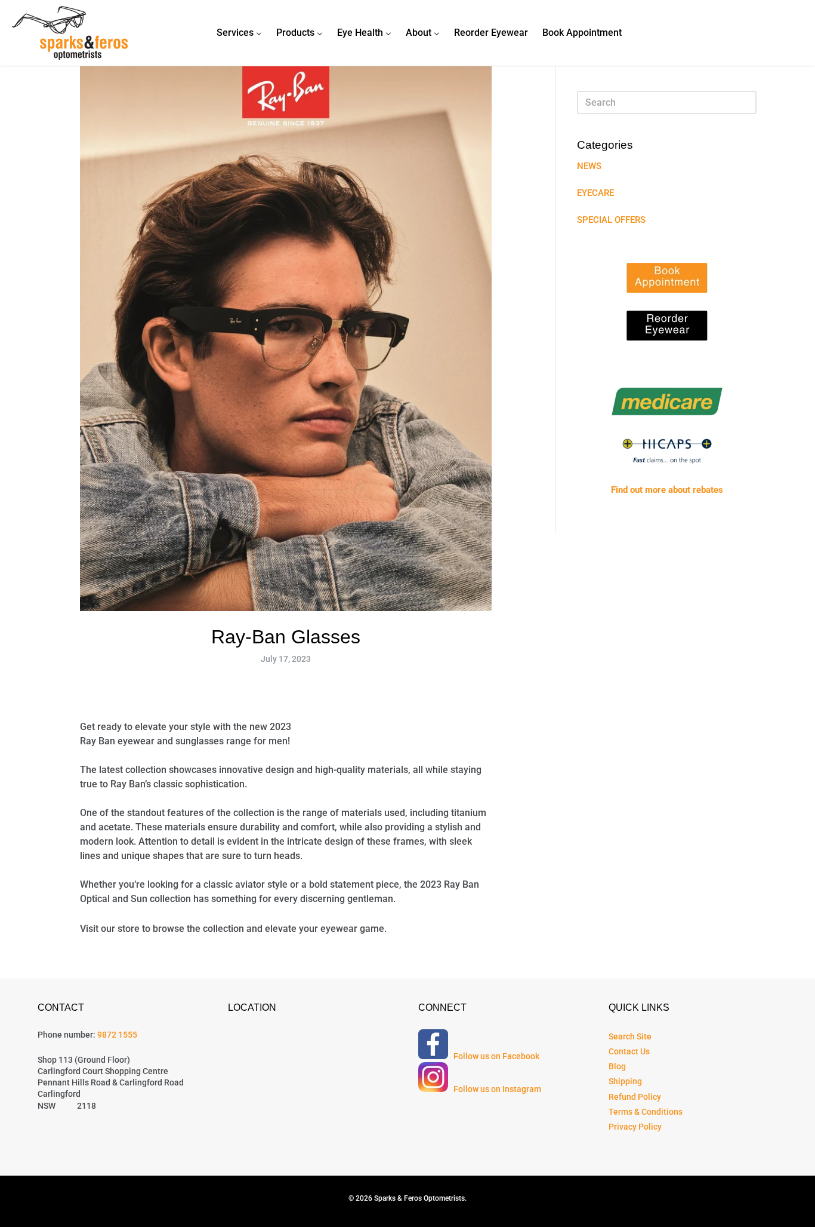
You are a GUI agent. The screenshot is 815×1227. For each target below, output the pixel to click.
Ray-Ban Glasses (285, 637)
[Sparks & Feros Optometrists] (70, 33)
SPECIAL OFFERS (611, 219)
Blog (617, 1066)
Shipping (625, 1081)
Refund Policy (635, 1097)
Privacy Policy (635, 1126)
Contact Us (629, 1051)
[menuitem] (239, 33)
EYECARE (595, 193)
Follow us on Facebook (494, 1056)
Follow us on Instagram (495, 1089)
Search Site (630, 1036)
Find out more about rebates (667, 489)
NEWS (589, 166)
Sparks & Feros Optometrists (419, 1198)
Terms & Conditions (646, 1111)
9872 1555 (117, 1034)
